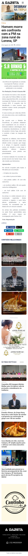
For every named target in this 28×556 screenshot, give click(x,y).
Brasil (9, 288)
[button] (10, 227)
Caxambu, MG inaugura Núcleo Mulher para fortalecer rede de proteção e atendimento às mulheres (13, 259)
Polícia (3, 23)
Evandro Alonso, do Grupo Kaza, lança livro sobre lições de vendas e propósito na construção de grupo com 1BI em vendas (13, 283)
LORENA (18, 45)
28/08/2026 (5, 263)
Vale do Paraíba (11, 312)
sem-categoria (11, 263)
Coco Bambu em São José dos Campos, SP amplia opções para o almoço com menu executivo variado (13, 307)
